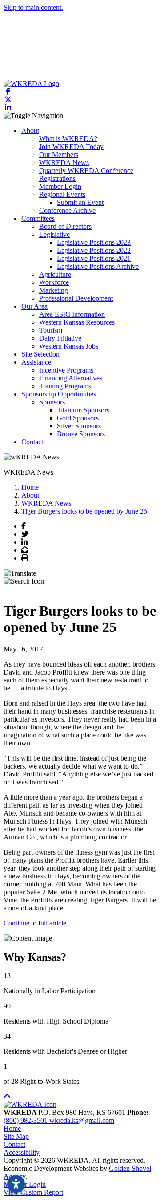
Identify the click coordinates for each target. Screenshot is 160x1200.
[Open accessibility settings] (16, 1184)
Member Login (60, 186)
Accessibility (22, 1152)
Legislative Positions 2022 (94, 250)
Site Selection (40, 354)
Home (12, 1128)
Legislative (54, 234)
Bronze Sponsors (81, 434)
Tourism (50, 330)
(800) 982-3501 (26, 1120)
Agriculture (55, 274)
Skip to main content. (33, 7)
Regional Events (62, 194)
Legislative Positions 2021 (94, 258)
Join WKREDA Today (71, 146)
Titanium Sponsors (83, 410)
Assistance (36, 362)
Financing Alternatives (70, 378)
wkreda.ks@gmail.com (81, 1120)
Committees (38, 218)
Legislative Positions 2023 (94, 242)
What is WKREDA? (68, 138)
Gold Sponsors (78, 418)
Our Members (58, 154)
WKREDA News (64, 162)
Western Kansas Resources (77, 322)
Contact (32, 442)
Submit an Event (80, 202)
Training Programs (65, 386)
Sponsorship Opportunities (58, 394)
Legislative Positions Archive (98, 266)
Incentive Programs (66, 370)
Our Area (34, 306)
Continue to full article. (37, 923)
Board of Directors (65, 226)
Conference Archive (67, 210)
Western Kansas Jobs (68, 346)
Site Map (16, 1136)
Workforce (54, 282)
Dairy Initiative (60, 338)
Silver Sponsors (79, 426)
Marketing (53, 290)
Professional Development (76, 298)
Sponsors (52, 402)
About (30, 130)
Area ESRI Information (72, 314)
